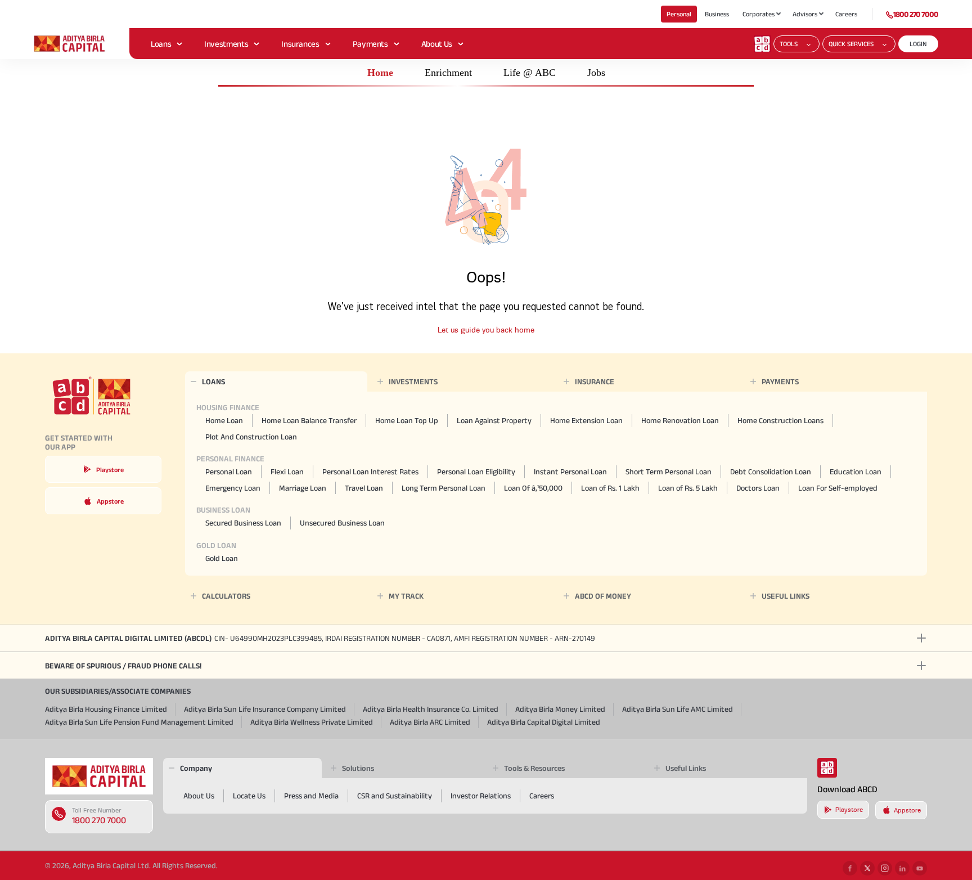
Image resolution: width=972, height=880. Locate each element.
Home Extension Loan (586, 420)
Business (717, 13)
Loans (161, 43)
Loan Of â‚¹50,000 (533, 487)
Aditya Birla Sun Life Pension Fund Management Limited (139, 721)
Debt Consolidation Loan (770, 471)
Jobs (596, 72)
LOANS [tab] (213, 381)
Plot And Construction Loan (251, 436)
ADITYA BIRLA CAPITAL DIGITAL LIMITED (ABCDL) (320, 638)
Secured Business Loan (243, 522)
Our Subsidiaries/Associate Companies (118, 690)
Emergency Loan (232, 487)
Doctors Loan (758, 487)
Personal (679, 13)
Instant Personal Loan (570, 471)
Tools (789, 43)
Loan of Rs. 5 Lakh (688, 487)
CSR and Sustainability (394, 795)
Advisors (805, 13)
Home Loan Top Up (406, 420)
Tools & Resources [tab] (534, 768)
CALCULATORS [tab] (226, 595)
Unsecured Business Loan (342, 522)
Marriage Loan (302, 487)
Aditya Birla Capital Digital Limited (543, 721)
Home (380, 72)
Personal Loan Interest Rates (370, 471)
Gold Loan (221, 558)
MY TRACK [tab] (406, 595)
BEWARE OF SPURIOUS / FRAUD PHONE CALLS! (123, 665)
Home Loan (224, 420)
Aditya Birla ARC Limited (430, 721)
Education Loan (855, 471)
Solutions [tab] (358, 768)
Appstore (110, 501)
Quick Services (851, 43)
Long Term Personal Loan (443, 487)
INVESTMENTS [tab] (413, 381)
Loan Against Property (494, 420)
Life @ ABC (529, 72)
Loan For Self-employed (838, 487)
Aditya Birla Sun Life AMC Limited (677, 708)
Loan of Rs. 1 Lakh (610, 487)
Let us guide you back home (486, 330)
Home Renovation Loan (680, 420)
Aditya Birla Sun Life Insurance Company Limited (265, 708)
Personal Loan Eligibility (476, 471)
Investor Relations (481, 795)
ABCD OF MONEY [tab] (603, 595)
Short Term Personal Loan (669, 471)
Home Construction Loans (780, 420)
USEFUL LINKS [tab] (785, 595)
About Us (436, 43)
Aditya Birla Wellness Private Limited (311, 721)
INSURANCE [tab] (594, 381)
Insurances (300, 43)
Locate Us (249, 795)
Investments (226, 43)
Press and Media (311, 795)
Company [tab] (196, 768)
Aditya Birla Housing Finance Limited (106, 708)
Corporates (758, 13)
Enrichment (448, 72)
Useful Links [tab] (685, 768)
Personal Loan (228, 471)
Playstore (110, 469)
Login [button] (918, 43)
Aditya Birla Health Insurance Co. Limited (430, 708)
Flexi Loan (287, 471)
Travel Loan (364, 487)
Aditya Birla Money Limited (560, 708)
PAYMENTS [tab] (780, 381)
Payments (370, 43)
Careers (846, 13)
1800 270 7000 (915, 14)
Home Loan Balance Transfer (309, 420)
